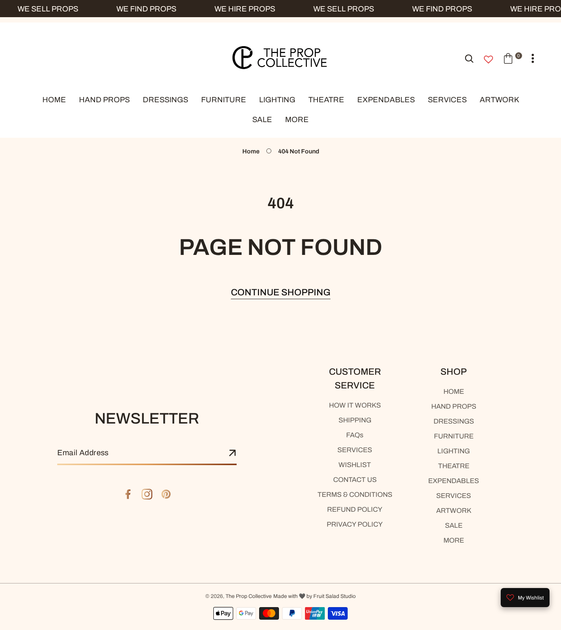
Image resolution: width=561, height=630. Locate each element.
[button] (512, 58)
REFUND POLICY (354, 509)
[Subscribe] (232, 453)
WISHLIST (355, 465)
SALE (454, 525)
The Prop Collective (249, 596)
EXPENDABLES (453, 481)
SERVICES (354, 450)
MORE (453, 540)
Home (251, 151)
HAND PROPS (453, 406)
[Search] (469, 58)
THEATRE (453, 466)
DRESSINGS (454, 421)
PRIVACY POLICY (355, 524)
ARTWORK (453, 510)
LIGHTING (453, 451)
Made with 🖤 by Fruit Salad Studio (314, 596)
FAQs (354, 435)
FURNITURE (454, 436)
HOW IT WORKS (355, 405)
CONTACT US (355, 479)
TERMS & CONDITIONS (355, 494)
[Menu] (532, 58)
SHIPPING (355, 420)
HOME (453, 391)
